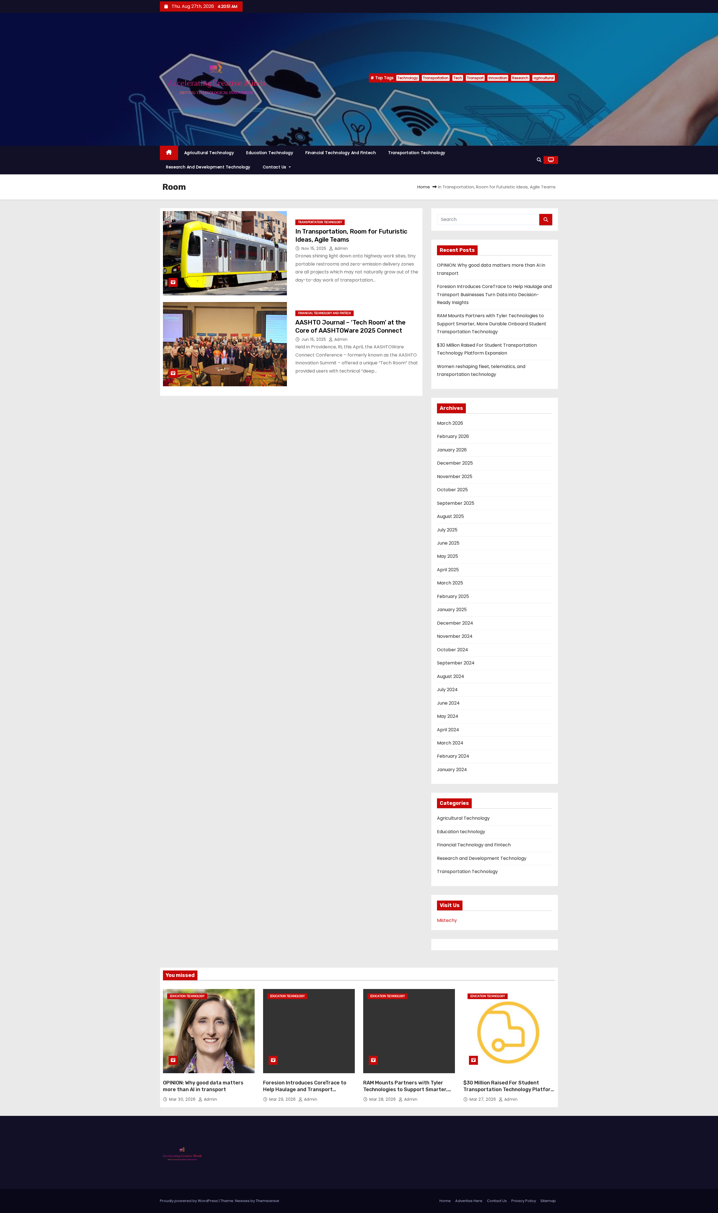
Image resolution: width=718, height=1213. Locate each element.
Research (520, 78)
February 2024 (453, 756)
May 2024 (447, 716)
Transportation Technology (416, 153)
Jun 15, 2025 (314, 339)
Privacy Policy (523, 1200)
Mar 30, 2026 (183, 1099)
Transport (475, 78)
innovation (498, 78)
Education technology (269, 153)
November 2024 (455, 636)
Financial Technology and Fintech (340, 153)
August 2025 (450, 516)
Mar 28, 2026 (383, 1099)
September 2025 (455, 503)
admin (340, 248)
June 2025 (448, 543)
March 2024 (450, 743)
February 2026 (453, 436)
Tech (458, 78)
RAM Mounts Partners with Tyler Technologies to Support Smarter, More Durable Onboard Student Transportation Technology (491, 323)
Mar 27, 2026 (483, 1099)
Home (423, 187)
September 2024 (456, 663)
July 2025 (447, 530)
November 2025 (454, 476)
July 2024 (447, 689)
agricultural (543, 78)
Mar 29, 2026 (283, 1099)
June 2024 (448, 703)
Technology (407, 78)
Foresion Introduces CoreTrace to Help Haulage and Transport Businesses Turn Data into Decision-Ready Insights (494, 294)
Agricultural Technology (209, 153)
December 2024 (455, 623)
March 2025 (450, 583)
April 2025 (448, 569)
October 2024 (452, 650)
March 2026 (450, 423)
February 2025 (453, 596)
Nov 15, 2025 (315, 248)
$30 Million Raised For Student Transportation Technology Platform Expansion (509, 1089)
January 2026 (452, 450)
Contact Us (275, 167)
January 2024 (452, 769)
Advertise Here (468, 1200)
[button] (539, 160)
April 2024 (448, 730)
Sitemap (548, 1200)
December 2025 (455, 463)
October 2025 (452, 489)
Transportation (435, 78)
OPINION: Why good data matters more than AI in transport (203, 1086)
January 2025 (452, 609)
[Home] (169, 153)
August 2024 (450, 676)
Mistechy (447, 920)
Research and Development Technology (208, 167)
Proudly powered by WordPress (189, 1200)
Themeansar (267, 1200)
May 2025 (447, 556)
